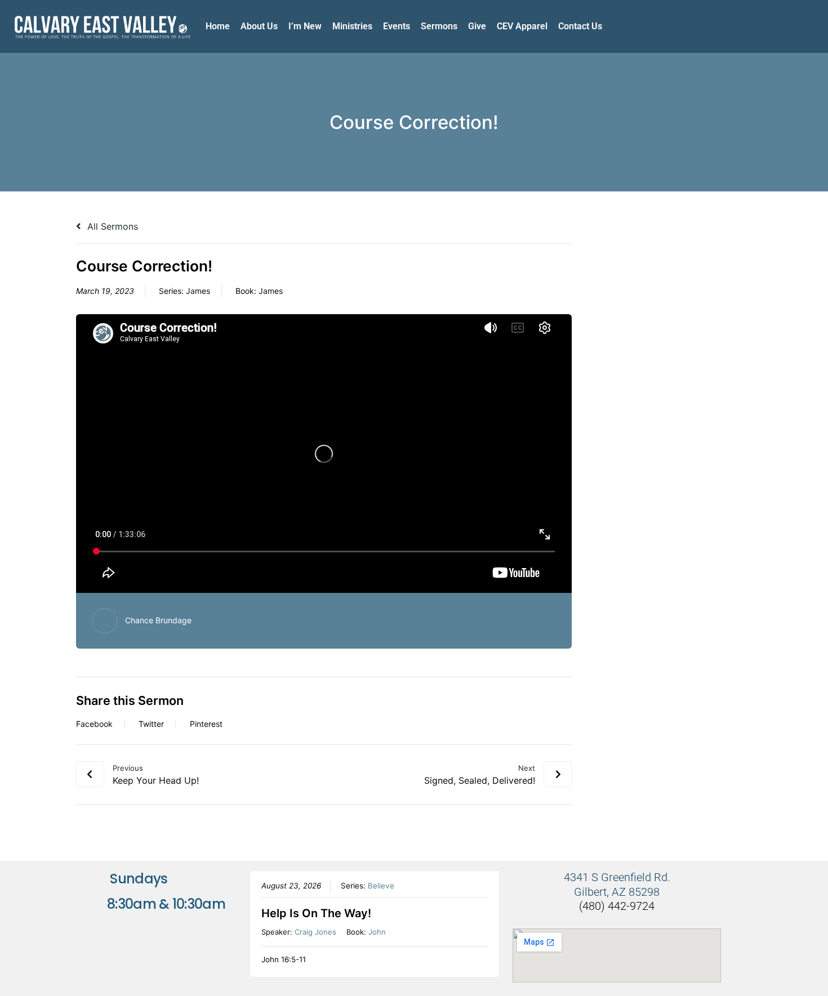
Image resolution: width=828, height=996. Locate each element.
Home (218, 26)
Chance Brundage (158, 620)
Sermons (439, 26)
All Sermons (111, 226)
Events (396, 26)
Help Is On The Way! (316, 913)
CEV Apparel (522, 26)
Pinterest (206, 724)
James (198, 291)
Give (477, 26)
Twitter (151, 724)
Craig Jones (315, 931)
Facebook (94, 724)
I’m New (305, 26)
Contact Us (580, 26)
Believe (381, 885)
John (377, 931)
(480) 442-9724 (617, 906)
